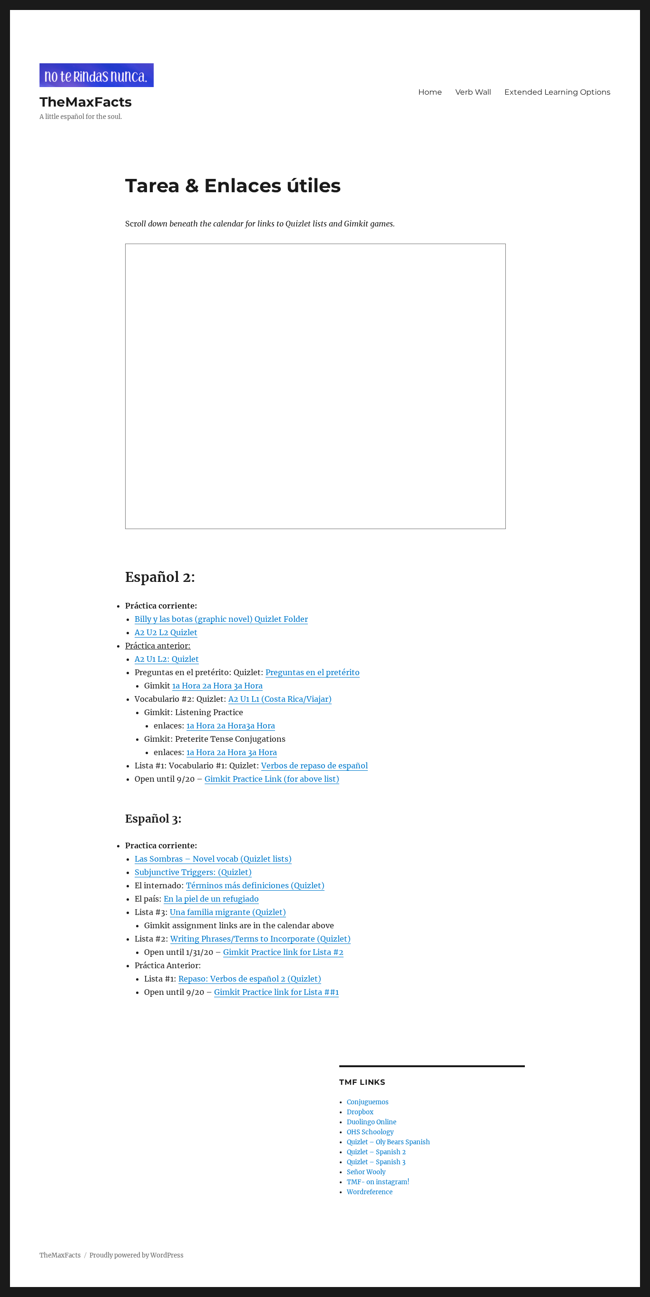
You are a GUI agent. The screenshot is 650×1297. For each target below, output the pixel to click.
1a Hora (186, 685)
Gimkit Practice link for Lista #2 (283, 952)
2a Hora (217, 685)
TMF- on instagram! (378, 1182)
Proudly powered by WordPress (136, 1255)
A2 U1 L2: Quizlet (167, 659)
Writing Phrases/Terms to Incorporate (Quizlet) (260, 938)
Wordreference (370, 1192)
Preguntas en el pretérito (313, 672)
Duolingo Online (371, 1122)
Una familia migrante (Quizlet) (228, 912)
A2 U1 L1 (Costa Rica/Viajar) (280, 699)
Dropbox (360, 1112)
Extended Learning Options (557, 92)
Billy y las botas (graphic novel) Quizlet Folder (221, 619)
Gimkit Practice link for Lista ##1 (276, 992)
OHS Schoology (370, 1132)
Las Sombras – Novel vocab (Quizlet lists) (213, 859)
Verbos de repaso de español (314, 765)
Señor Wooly (366, 1172)
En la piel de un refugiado (211, 899)
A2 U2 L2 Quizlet (166, 632)
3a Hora (248, 685)
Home (430, 92)
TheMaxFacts (85, 102)
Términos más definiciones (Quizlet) (255, 885)
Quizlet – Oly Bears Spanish (388, 1142)
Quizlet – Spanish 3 (376, 1162)
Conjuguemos (368, 1102)
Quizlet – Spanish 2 (376, 1152)
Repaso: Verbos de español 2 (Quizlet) (249, 978)
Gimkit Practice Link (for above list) (272, 779)
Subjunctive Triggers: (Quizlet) (193, 872)
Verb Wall (473, 92)
